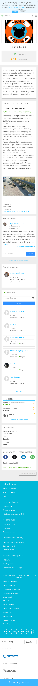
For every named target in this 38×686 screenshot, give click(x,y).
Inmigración (7, 612)
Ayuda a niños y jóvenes (11, 608)
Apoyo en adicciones (10, 582)
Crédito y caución (8, 564)
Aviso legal (6, 528)
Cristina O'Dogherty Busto (19, 351)
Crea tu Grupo (7, 506)
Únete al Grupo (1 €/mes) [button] (19, 682)
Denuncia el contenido (27, 474)
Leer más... (6, 244)
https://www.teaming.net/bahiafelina (17, 467)
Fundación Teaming (9, 488)
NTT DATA (6, 560)
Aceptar (15, 11)
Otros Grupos (7, 624)
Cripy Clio (13, 364)
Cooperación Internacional (11, 589)
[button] (34, 404)
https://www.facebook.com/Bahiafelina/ (16, 211)
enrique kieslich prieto (16, 223)
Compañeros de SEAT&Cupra (12, 568)
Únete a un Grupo (9, 510)
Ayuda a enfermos (9, 585)
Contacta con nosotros (10, 532)
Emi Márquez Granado (17, 337)
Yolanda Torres (15, 377)
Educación (6, 601)
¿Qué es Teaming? (9, 492)
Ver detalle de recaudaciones (19, 420)
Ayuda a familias (8, 605)
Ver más (19, 391)
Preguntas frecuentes (10, 524)
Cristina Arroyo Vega (17, 311)
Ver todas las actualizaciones (19, 261)
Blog (4, 496)
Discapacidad (7, 597)
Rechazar (22, 11)
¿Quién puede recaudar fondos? (13, 514)
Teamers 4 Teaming (9, 546)
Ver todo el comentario (26, 247)
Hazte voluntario (8, 550)
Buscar (19, 303)
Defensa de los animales (11, 593)
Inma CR (13, 324)
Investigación (7, 616)
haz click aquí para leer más (16, 7)
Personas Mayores (9, 620)
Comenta (30, 254)
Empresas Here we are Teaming (13, 542)
